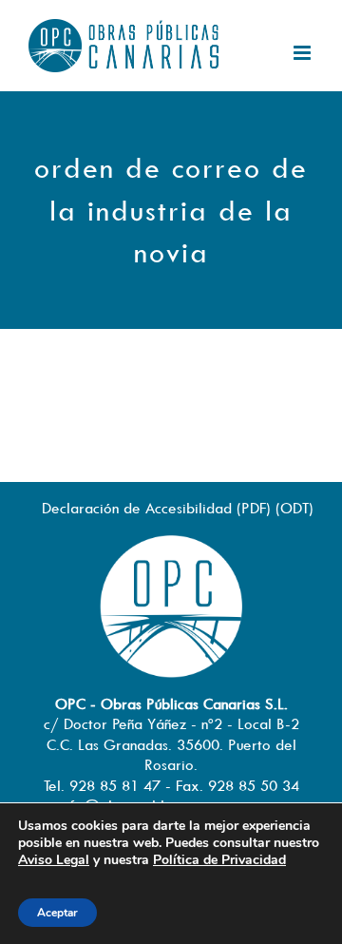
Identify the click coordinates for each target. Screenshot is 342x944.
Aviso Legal (53, 860)
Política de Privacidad (219, 860)
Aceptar (57, 912)
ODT (294, 507)
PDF (253, 507)
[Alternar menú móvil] (304, 53)
